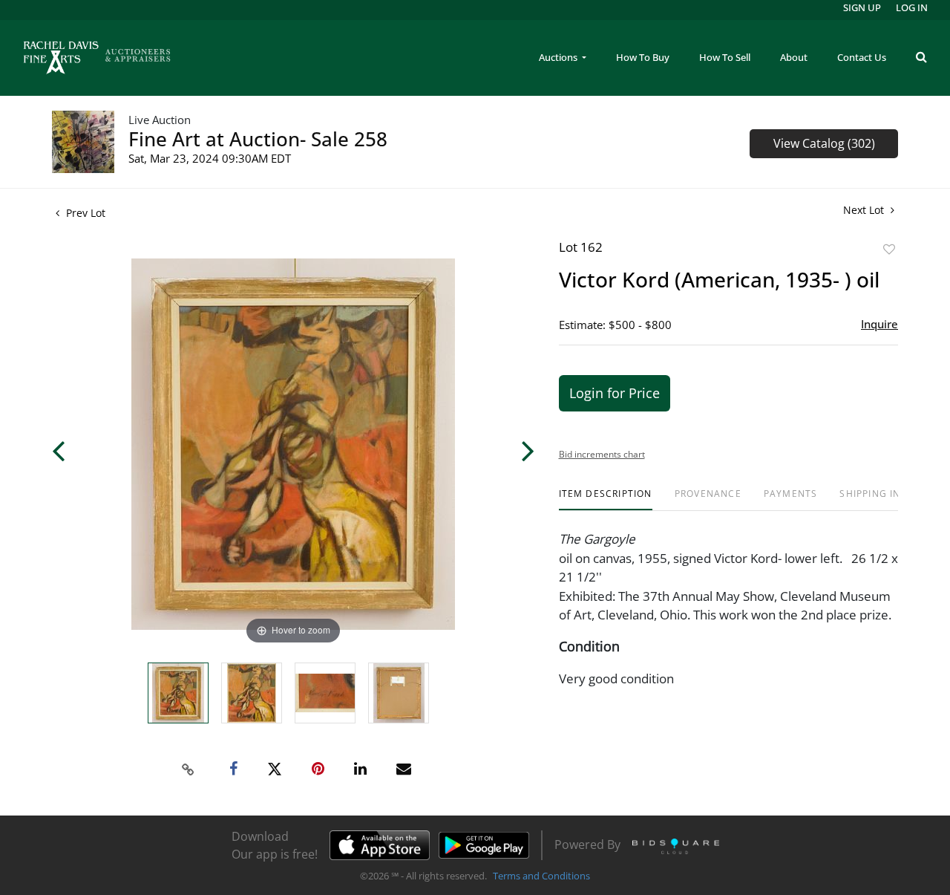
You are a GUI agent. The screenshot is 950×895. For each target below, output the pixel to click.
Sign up (862, 7)
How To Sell (724, 57)
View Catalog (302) (824, 143)
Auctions (559, 57)
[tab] (605, 499)
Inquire (879, 323)
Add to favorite (889, 249)
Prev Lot (84, 213)
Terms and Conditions (541, 875)
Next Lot (865, 210)
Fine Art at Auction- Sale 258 (257, 139)
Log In (912, 7)
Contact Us (861, 57)
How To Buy (642, 57)
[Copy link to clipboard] (188, 769)
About (794, 57)
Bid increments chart (602, 454)
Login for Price (614, 393)
